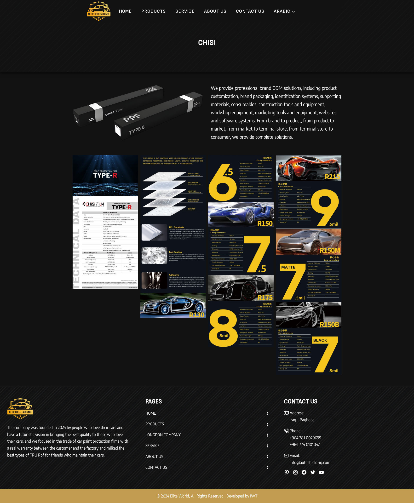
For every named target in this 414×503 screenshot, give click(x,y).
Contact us (250, 11)
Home (125, 11)
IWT (253, 495)
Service (185, 11)
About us (215, 11)
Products (153, 11)
